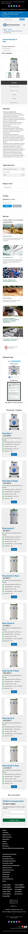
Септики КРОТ (18, 891)
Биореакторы (5, 876)
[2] (22, 40)
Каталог (10, 1)
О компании (5, 832)
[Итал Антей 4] (14, 611)
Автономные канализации (8, 861)
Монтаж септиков (20, 1)
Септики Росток (18, 893)
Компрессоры (5, 874)
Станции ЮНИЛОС (19, 884)
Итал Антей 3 (8, 528)
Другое (4, 881)
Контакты (3, 3)
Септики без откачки (7, 863)
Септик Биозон (18, 889)
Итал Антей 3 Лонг (10, 576)
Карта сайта (5, 846)
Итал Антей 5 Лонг (10, 765)
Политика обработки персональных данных (13, 848)
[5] (25, 40)
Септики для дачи (6, 856)
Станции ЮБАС (6, 896)
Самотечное (7, 50)
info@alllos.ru (13, 906)
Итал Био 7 (7, 433)
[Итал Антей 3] (14, 517)
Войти (7, 206)
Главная (4, 830)
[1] (21, 40)
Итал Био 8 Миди (10, 481)
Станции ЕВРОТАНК (7, 889)
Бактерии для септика (8, 869)
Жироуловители (6, 872)
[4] (24, 40)
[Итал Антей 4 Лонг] (14, 659)
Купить (14, 454)
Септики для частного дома (9, 854)
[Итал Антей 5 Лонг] (14, 754)
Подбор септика (4, 1)
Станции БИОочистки (7, 878)
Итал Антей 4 (8, 623)
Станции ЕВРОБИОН (19, 887)
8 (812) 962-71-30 (22, 9)
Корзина (5, 12)
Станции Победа (6, 887)
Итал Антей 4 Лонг (10, 670)
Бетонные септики (7, 867)
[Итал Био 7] (14, 422)
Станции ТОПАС (6, 891)
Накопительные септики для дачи (10, 865)
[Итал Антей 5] (14, 706)
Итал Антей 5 (8, 718)
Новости (14, 1)
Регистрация (17, 206)
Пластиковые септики (7, 858)
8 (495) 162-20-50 (13, 9)
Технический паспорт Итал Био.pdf (13, 347)
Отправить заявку (14, 820)
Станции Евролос (6, 893)
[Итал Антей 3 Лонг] (14, 564)
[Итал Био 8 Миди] (14, 469)
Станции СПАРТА (6, 884)
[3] (23, 40)
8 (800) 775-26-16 (5, 9)
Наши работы (8, 3)
